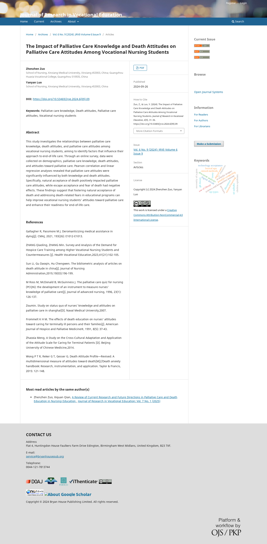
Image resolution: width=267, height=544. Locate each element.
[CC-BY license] (106, 484)
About (72, 21)
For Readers (201, 114)
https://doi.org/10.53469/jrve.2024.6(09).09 (61, 99)
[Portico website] (64, 484)
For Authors (201, 120)
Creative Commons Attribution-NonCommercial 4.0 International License (158, 215)
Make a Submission (209, 144)
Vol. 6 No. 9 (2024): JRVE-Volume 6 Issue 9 (77, 34)
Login (243, 3)
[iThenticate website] (84, 484)
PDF (141, 68)
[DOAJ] (35, 484)
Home (24, 21)
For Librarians (202, 126)
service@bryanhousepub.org (45, 456)
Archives (56, 21)
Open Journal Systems (208, 92)
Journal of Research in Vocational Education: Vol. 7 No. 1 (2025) (119, 401)
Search (239, 21)
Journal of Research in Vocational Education (71, 14)
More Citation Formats (149, 131)
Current (39, 21)
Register (231, 3)
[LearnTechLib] (51, 484)
